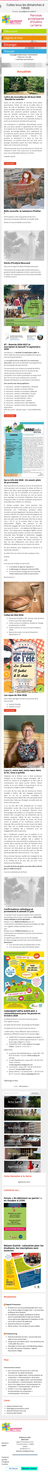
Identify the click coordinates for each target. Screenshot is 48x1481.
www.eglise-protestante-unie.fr (18, 1408)
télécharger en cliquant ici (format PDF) (24, 569)
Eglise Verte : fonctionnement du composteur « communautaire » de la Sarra (25, 1376)
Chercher (35, 1093)
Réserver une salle (24, 57)
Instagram (5, 1462)
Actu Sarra (15, 1102)
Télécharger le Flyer (11, 1081)
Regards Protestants (13, 1304)
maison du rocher (33, 1037)
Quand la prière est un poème (19, 1324)
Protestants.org (11, 1334)
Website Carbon (29, 1468)
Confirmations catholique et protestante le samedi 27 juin (19, 910)
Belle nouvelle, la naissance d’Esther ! (22, 212)
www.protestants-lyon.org (16, 1411)
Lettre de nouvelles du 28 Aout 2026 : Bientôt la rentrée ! (22, 98)
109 (20, 1086)
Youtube (5, 1464)
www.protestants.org (14, 1406)
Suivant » (25, 1086)
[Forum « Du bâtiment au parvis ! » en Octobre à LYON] (15, 1221)
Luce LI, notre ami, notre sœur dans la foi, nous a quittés (22, 771)
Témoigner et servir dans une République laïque (25, 1346)
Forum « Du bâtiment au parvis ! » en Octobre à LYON (23, 1199)
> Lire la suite (9, 163)
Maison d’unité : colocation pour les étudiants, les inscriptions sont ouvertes (23, 1248)
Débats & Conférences (23, 1141)
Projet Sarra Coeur (20, 1154)
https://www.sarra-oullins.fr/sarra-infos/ (24, 574)
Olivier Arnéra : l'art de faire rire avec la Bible (24, 1326)
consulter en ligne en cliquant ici (22, 567)
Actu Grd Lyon (17, 1128)
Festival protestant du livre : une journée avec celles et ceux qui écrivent (24, 1338)
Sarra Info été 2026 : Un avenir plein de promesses (22, 481)
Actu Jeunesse (17, 1115)
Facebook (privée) (5, 1458)
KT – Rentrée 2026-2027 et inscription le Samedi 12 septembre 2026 (22, 346)
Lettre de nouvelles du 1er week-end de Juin (23, 1371)
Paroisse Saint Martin (14, 1413)
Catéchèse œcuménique (24, 59)
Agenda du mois (19, 1166)
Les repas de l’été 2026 (15, 695)
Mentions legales (5, 1444)
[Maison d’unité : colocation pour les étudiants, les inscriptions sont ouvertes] (22, 1271)
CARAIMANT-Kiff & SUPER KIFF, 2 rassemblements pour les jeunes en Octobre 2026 (22, 1013)
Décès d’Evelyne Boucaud (17, 262)
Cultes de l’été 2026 (14, 615)
